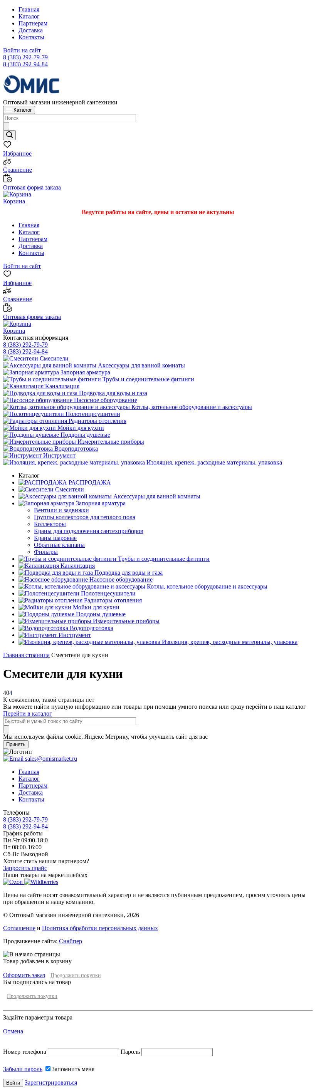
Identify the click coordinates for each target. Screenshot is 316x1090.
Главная (28, 9)
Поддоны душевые (84, 434)
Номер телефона (25, 1051)
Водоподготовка (75, 448)
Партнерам (32, 23)
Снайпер (70, 941)
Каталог (29, 16)
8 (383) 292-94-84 (25, 64)
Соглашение (19, 928)
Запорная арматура (84, 372)
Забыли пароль (22, 1069)
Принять (15, 744)
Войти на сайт (22, 50)
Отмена (13, 1031)
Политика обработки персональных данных (100, 928)
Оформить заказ (24, 975)
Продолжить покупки (75, 975)
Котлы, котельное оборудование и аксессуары (191, 407)
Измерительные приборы (110, 441)
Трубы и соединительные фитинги (147, 379)
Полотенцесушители (92, 414)
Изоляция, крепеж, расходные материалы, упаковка (213, 462)
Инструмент (59, 455)
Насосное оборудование (104, 400)
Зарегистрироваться (51, 1082)
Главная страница (26, 655)
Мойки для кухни (80, 427)
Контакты (31, 37)
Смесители (53, 358)
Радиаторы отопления (96, 421)
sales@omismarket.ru (50, 758)
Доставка (30, 30)
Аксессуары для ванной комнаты (140, 365)
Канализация (61, 386)
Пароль (130, 1051)
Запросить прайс (25, 868)
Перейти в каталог (27, 713)
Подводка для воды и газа (112, 393)
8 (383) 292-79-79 (25, 57)
